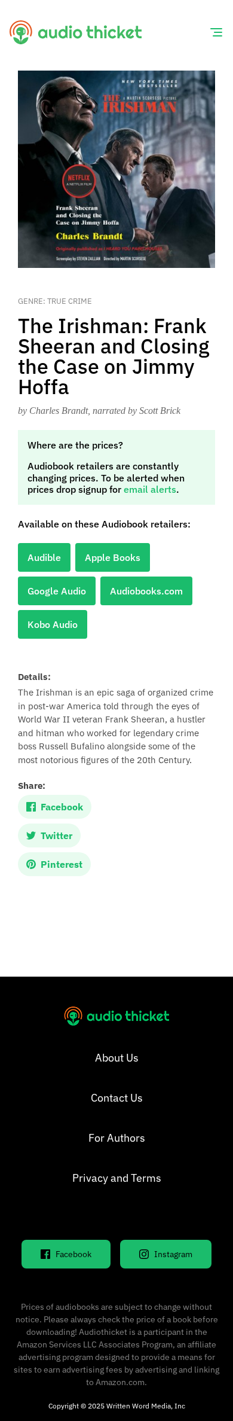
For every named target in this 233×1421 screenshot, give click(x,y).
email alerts (150, 489)
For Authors (116, 1138)
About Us (117, 1058)
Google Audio (56, 591)
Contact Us (117, 1098)
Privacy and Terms (116, 1178)
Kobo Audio (52, 624)
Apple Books (112, 557)
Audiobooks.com (146, 591)
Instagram (173, 1254)
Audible (44, 557)
